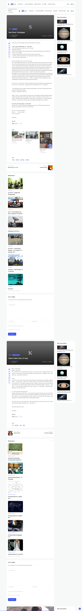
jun (22, 48)
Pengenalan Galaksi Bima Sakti (63, 74)
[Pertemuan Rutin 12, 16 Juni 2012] (15, 545)
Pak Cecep (16, 425)
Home (10, 29)
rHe (25, 48)
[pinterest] (9, 47)
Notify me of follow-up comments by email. (16, 325)
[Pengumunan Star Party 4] (15, 222)
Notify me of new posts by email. (15, 329)
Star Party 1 (10, 288)
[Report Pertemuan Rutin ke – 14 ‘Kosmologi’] (15, 468)
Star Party (14, 29)
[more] (9, 56)
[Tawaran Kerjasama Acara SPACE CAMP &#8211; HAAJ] (46, 139)
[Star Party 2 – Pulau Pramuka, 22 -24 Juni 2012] (15, 260)
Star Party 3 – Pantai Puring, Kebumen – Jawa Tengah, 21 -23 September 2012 (15, 250)
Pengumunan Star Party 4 (13, 231)
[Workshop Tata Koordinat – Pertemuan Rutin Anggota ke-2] (15, 449)
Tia (22, 106)
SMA (24, 425)
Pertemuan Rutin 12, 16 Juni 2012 (15, 554)
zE (28, 48)
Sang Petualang (14, 35)
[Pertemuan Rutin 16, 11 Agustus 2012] (15, 487)
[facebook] (9, 43)
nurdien (19, 106)
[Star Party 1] (15, 279)
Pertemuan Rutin (11, 475)
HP (12, 425)
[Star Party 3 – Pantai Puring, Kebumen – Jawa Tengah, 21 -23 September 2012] (15, 239)
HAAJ (13, 159)
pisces (15, 117)
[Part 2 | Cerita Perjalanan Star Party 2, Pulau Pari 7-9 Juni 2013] (15, 202)
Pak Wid (17, 159)
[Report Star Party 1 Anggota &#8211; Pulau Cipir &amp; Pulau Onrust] (18, 135)
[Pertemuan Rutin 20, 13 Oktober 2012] (15, 506)
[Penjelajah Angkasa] (13, 4)
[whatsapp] (9, 54)
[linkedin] (9, 52)
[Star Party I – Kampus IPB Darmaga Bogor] (15, 183)
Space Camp (22, 159)
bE (23, 48)
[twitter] (9, 45)
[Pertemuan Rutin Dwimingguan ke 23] (15, 525)
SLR (43, 396)
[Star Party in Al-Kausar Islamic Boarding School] (32, 135)
